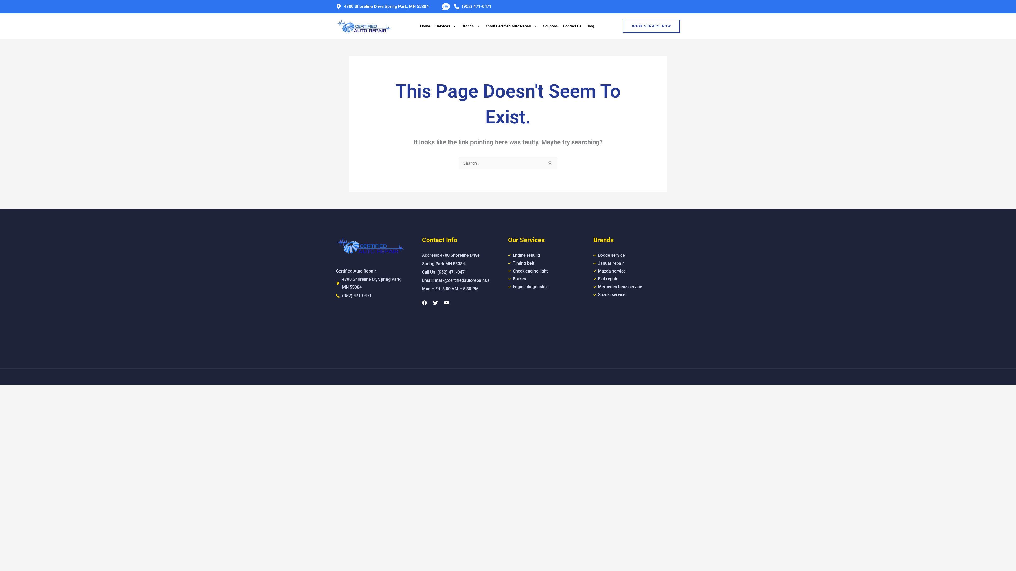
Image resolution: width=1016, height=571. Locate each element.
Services (443, 26)
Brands (468, 26)
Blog (590, 26)
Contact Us (572, 26)
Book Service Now (651, 26)
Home (425, 26)
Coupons (550, 26)
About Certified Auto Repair (508, 26)
